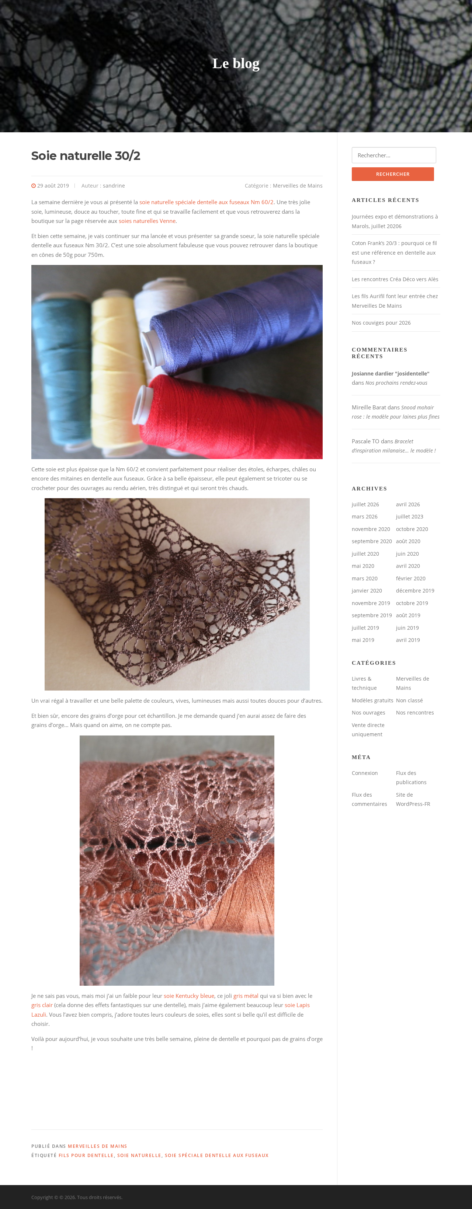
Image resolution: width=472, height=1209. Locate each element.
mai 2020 (363, 565)
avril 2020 (408, 565)
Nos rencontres (415, 712)
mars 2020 (365, 578)
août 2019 (408, 615)
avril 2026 (408, 504)
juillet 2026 (365, 504)
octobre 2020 (412, 528)
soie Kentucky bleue (189, 995)
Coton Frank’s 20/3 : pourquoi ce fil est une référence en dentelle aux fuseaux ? (394, 252)
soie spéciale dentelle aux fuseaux (217, 1155)
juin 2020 (407, 553)
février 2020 (411, 578)
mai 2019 (363, 639)
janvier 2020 (367, 590)
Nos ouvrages (368, 712)
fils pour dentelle (86, 1155)
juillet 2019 (365, 627)
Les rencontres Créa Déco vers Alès (395, 279)
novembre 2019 (371, 603)
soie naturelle (139, 1155)
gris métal (245, 995)
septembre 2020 (372, 541)
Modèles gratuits (372, 700)
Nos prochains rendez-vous (396, 382)
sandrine (114, 185)
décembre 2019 (415, 590)
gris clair (42, 1005)
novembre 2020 (371, 528)
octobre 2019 (412, 603)
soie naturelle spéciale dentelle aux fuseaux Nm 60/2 (206, 202)
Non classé (409, 700)
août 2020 (408, 541)
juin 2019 (407, 627)
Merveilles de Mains (298, 185)
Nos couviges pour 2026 (381, 322)
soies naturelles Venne (147, 220)
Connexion (365, 772)
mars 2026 (365, 516)
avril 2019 (408, 639)
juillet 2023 (409, 516)
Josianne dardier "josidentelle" (391, 373)
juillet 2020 (365, 553)
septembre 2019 (372, 615)
